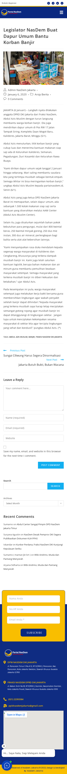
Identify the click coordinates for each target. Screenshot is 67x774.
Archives (7, 498)
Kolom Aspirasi (9, 3)
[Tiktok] (53, 3)
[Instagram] (48, 3)
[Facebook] (62, 3)
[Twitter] (57, 3)
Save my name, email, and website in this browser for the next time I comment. (32, 453)
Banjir (32, 337)
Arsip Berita (42, 94)
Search (7, 480)
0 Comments (15, 99)
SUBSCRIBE (34, 632)
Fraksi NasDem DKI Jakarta (49, 337)
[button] (61, 12)
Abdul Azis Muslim (18, 337)
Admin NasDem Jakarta (21, 90)
